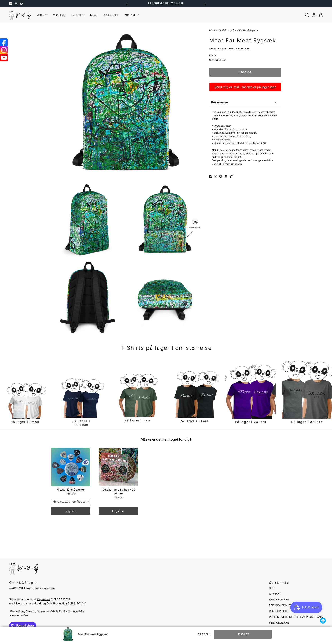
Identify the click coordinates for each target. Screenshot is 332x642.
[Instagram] (4, 50)
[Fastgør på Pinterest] (220, 176)
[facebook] (10, 4)
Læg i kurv (71, 511)
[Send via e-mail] (226, 176)
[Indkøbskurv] (321, 15)
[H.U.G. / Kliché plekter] (70, 467)
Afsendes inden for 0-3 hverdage (229, 48)
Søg (271, 588)
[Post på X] (215, 176)
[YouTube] (4, 57)
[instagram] (16, 4)
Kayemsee (43, 599)
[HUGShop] (20, 15)
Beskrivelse (219, 102)
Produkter (224, 30)
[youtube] (21, 4)
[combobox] (70, 501)
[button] (231, 176)
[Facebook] (4, 42)
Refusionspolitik (281, 605)
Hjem (212, 30)
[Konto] (314, 15)
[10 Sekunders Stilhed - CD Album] (118, 467)
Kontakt (275, 593)
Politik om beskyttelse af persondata (296, 616)
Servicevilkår (279, 599)
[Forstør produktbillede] (127, 105)
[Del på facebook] (210, 176)
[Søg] (307, 15)
